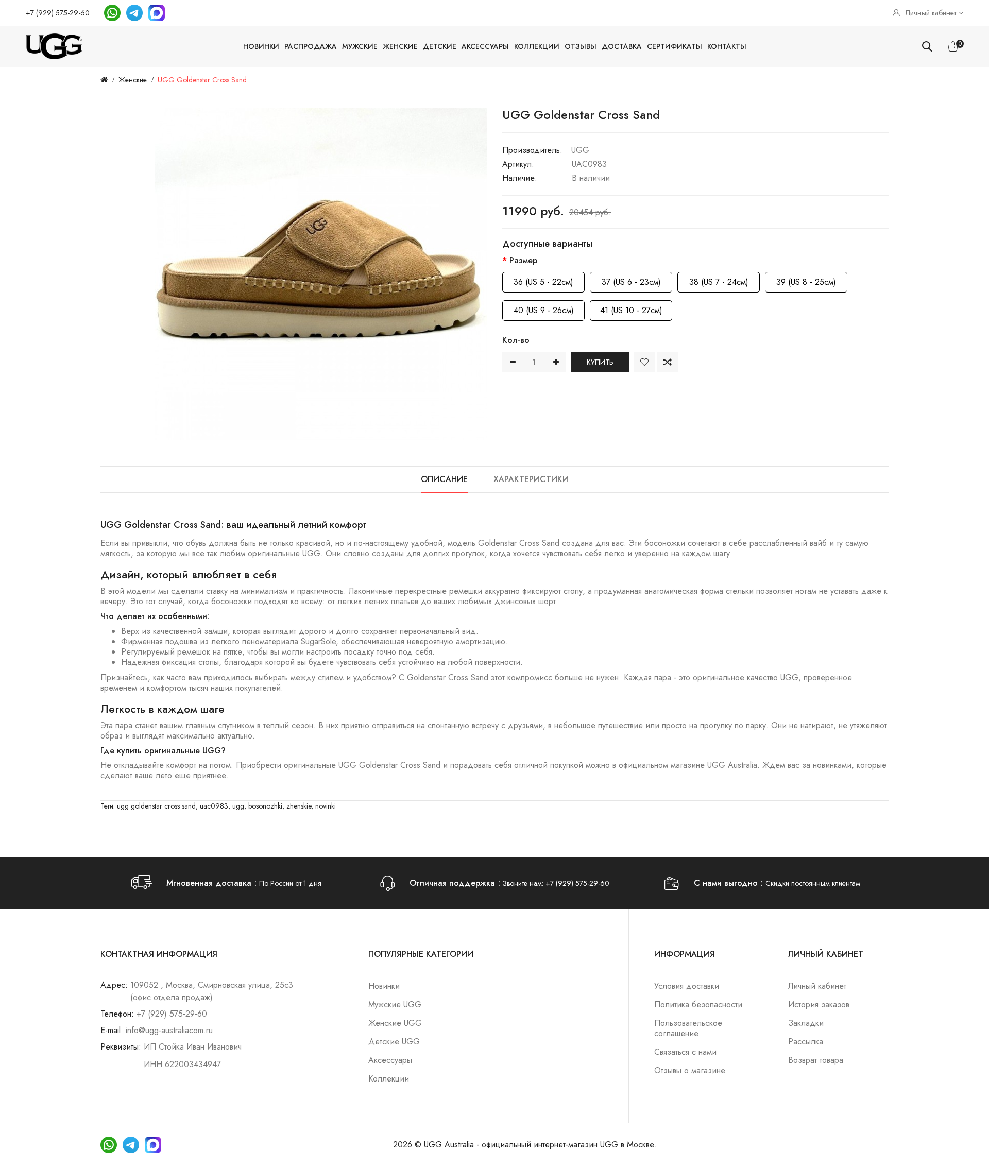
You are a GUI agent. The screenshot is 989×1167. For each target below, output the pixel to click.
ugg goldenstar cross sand (156, 806)
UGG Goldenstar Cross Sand (202, 80)
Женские (400, 46)
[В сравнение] (667, 362)
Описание (444, 479)
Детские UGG (394, 1042)
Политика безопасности (698, 1004)
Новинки (261, 46)
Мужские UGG (394, 1004)
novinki (325, 806)
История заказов (818, 1004)
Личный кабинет (817, 986)
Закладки (806, 1023)
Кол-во (516, 340)
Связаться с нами (685, 1052)
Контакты (726, 46)
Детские (439, 46)
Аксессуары (485, 46)
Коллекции (536, 46)
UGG (580, 150)
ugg (238, 806)
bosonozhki (265, 806)
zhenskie (298, 806)
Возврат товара (815, 1060)
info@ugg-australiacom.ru (169, 1030)
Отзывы (580, 46)
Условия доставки (686, 986)
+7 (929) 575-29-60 (58, 13)
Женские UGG (395, 1023)
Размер (523, 260)
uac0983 (214, 806)
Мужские (360, 46)
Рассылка (805, 1042)
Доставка (622, 46)
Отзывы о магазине (689, 1070)
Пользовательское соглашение (688, 1028)
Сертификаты (674, 46)
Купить (600, 362)
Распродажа (310, 46)
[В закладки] (644, 362)
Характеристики (531, 479)
